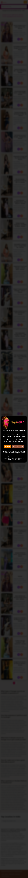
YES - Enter (7, 446)
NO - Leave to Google (18, 446)
